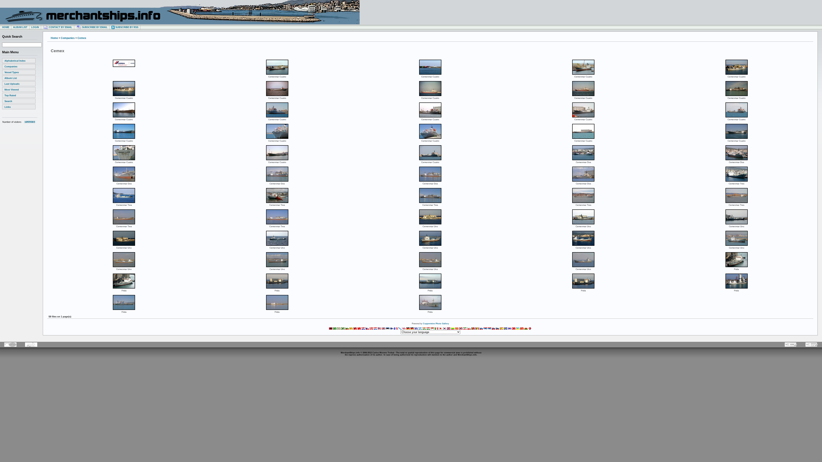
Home (5, 27)
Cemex (81, 38)
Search (8, 101)
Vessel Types (11, 72)
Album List (20, 27)
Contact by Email (60, 27)
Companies (10, 66)
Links (7, 107)
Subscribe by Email (94, 27)
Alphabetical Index (14, 60)
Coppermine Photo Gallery (436, 324)
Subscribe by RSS (126, 27)
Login (35, 27)
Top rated (10, 95)
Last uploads (11, 84)
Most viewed (11, 89)
